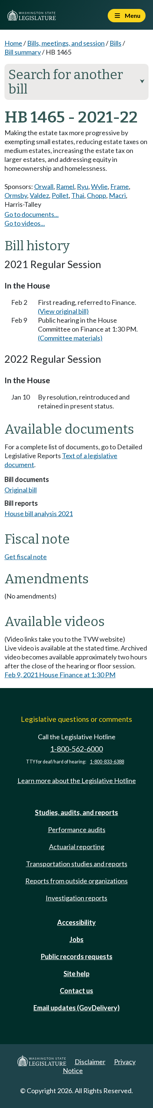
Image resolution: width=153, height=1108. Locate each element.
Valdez (39, 195)
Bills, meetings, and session (66, 43)
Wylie (99, 186)
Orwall (43, 186)
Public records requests (77, 956)
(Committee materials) (70, 338)
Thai (77, 195)
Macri (117, 195)
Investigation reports (76, 898)
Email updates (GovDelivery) (76, 1008)
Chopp (96, 195)
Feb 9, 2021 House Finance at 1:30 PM (59, 675)
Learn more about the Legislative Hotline (76, 780)
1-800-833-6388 (107, 762)
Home (13, 43)
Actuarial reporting (76, 847)
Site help (76, 974)
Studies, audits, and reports (76, 812)
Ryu (82, 186)
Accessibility (76, 922)
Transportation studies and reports (76, 864)
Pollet (60, 195)
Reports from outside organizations (76, 881)
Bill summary (22, 52)
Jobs (76, 939)
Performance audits (76, 829)
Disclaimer (90, 1062)
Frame (119, 186)
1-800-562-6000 (76, 748)
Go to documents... (31, 214)
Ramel (65, 186)
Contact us (76, 991)
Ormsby (15, 195)
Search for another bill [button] (76, 82)
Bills (115, 43)
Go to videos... (24, 223)
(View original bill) (63, 311)
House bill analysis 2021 (38, 513)
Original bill (20, 490)
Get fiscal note (25, 557)
